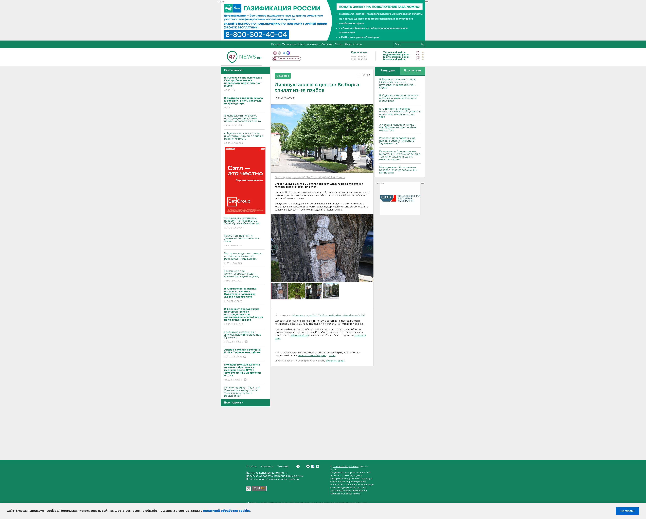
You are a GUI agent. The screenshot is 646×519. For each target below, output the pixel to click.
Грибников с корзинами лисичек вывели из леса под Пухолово (242, 337)
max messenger (288, 53)
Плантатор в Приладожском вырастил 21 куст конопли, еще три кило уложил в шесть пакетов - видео (399, 155)
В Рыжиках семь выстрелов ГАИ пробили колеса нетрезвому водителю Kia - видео (397, 84)
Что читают (412, 70)
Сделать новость (288, 58)
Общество (326, 44)
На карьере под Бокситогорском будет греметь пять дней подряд (241, 276)
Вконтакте (308, 466)
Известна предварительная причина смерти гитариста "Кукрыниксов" (397, 141)
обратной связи (335, 361)
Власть (275, 44)
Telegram (312, 466)
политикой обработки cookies (226, 511)
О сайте (251, 467)
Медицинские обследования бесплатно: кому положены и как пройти (398, 170)
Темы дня (387, 70)
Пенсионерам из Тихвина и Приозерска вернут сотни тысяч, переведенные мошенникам (241, 394)
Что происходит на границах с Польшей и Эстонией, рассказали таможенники (243, 258)
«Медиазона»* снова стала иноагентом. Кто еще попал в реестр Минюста (243, 138)
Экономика (289, 44)
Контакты (267, 467)
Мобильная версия (275, 53)
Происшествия (308, 44)
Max (317, 466)
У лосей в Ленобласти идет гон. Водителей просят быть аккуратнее (398, 127)
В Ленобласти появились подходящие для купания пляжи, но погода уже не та (242, 120)
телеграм (283, 53)
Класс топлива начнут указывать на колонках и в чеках (241, 240)
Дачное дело (353, 44)
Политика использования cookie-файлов (272, 479)
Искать (422, 44)
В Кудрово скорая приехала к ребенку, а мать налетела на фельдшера (399, 98)
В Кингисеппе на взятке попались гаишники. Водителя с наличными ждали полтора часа (400, 113)
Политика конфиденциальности (267, 473)
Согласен (627, 511)
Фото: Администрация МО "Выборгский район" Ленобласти (310, 178)
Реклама (282, 467)
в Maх (332, 356)
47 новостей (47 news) (346, 467)
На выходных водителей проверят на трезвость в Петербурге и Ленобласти (241, 223)
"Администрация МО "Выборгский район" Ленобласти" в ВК (328, 315)
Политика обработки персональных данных (274, 476)
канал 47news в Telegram (312, 356)
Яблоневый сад (299, 335)
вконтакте (279, 53)
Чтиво (339, 44)
